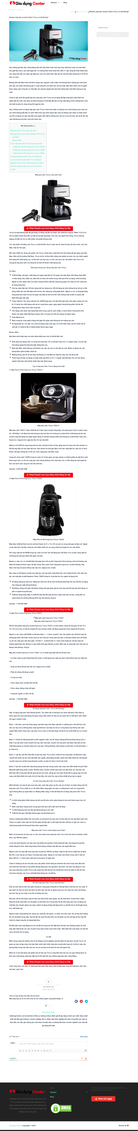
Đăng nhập (84, 1036)
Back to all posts (17, 10)
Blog (65, 3)
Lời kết (12, 169)
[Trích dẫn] (38, 1050)
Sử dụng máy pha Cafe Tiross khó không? (26, 156)
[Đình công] (29, 1050)
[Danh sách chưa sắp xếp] (35, 1050)
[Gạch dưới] (26, 1050)
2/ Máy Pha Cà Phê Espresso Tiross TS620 (29, 150)
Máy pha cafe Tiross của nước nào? (23, 130)
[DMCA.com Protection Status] (61, 1113)
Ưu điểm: (16, 137)
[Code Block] (41, 1050)
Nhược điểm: (17, 140)
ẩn (33, 126)
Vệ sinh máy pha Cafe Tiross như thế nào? (26, 166)
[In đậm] (20, 1050)
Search (112, 34)
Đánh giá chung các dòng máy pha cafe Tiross (27, 134)
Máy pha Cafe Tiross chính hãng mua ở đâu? (27, 163)
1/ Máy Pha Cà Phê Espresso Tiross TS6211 (29, 147)
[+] (50, 1050)
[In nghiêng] (23, 1050)
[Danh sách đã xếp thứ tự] (32, 1050)
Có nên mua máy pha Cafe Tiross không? (25, 160)
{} (47, 1050)
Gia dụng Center (48, 1012)
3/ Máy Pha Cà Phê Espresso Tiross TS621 (29, 153)
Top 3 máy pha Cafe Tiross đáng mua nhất (26, 143)
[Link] (44, 1050)
